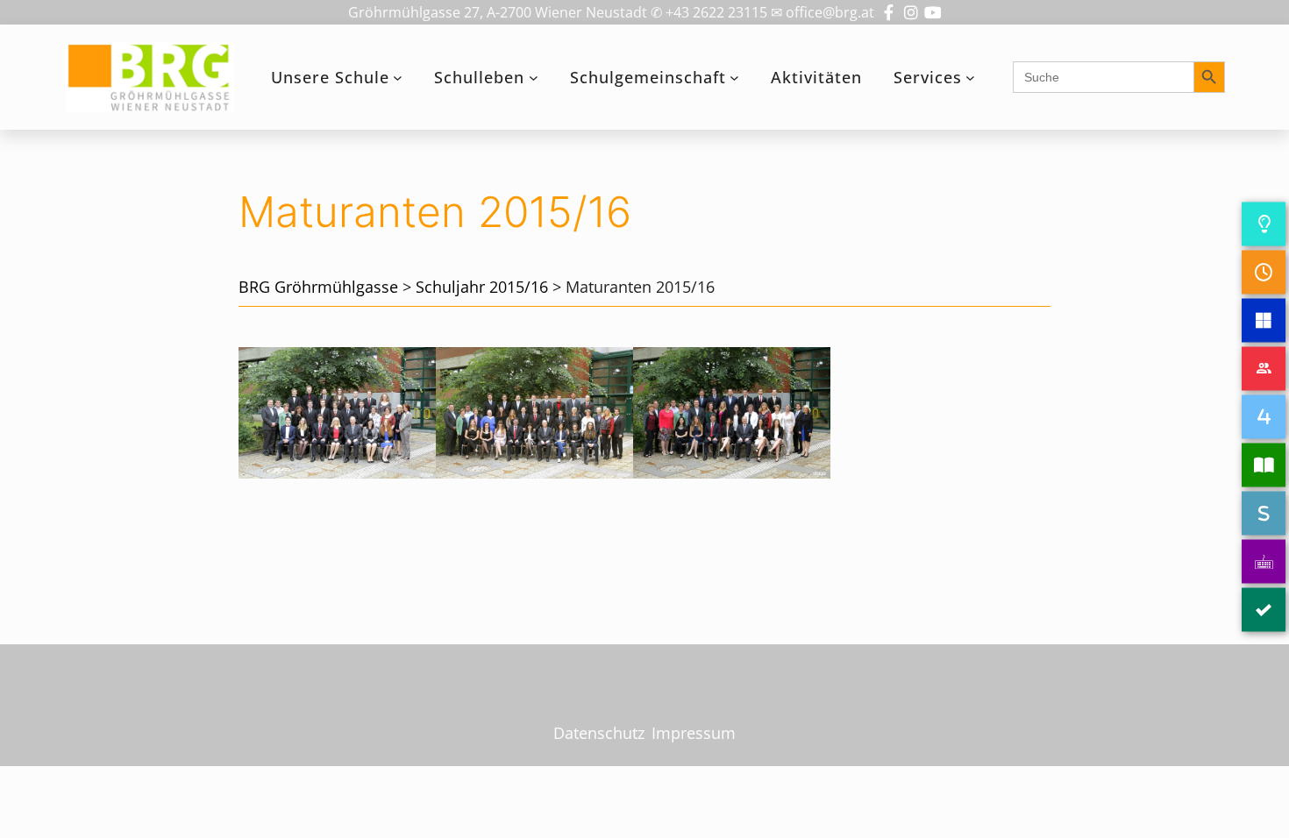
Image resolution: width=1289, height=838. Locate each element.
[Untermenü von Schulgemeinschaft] (734, 77)
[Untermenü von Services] (970, 77)
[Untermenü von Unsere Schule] (397, 77)
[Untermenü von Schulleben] (533, 77)
